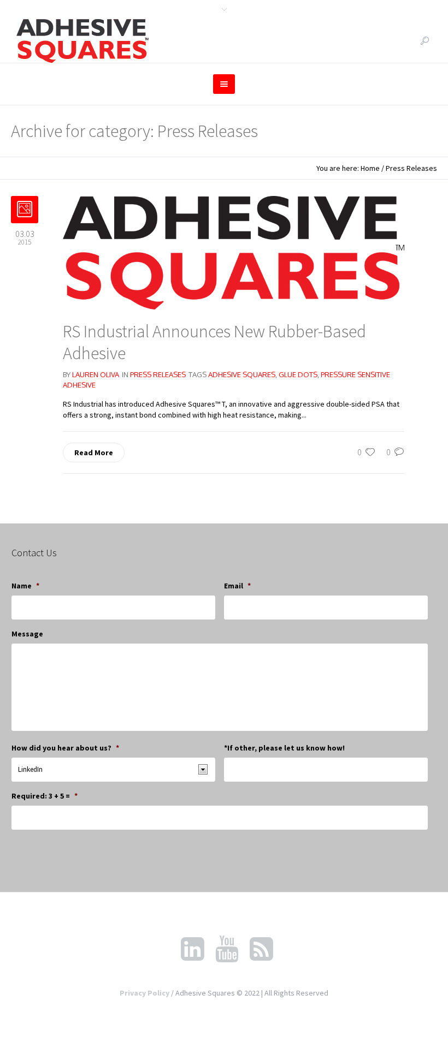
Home (370, 168)
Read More (93, 452)
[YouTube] (226, 949)
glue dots (298, 374)
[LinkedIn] (192, 949)
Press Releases (411, 168)
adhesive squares (241, 374)
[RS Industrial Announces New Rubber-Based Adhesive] (233, 252)
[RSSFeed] (261, 949)
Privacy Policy (144, 993)
